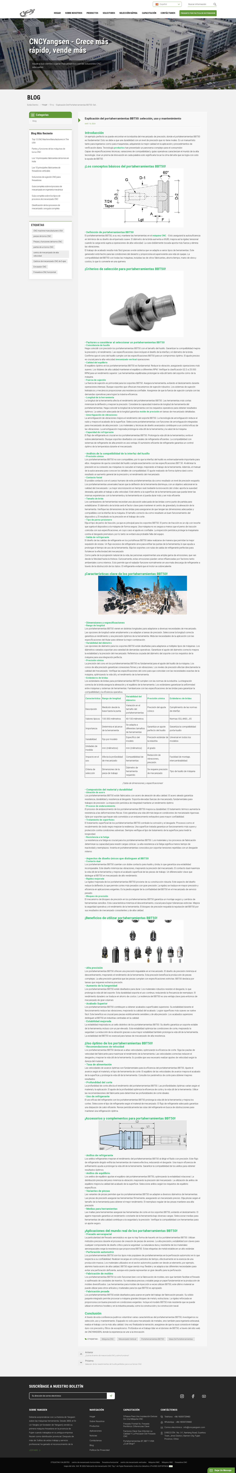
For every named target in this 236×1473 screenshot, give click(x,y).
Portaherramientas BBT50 (152, 1339)
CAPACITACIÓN (149, 13)
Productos (94, 1426)
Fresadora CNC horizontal (44, 272)
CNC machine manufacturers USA (48, 231)
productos (92, 13)
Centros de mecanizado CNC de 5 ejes (49, 261)
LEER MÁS (33, 1450)
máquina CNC (159, 235)
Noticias (93, 1435)
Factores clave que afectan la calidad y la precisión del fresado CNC (139, 1434)
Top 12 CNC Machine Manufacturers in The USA (50, 141)
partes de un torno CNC (43, 247)
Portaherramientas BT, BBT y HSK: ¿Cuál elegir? (138, 1442)
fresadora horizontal (110, 1462)
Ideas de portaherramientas (181, 1339)
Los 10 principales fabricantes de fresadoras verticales (46, 169)
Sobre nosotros (97, 1421)
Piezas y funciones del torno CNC (47, 242)
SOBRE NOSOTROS (73, 13)
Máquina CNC (108, 1339)
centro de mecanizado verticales (133, 1462)
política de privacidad (100, 1450)
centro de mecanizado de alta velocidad (46, 254)
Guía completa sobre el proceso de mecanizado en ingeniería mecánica (47, 188)
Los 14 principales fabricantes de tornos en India (50, 160)
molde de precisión (149, 411)
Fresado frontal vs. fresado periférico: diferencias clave (136, 1425)
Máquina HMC (154, 1462)
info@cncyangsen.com (194, 1427)
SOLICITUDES (109, 13)
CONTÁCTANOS (168, 13)
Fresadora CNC (181, 1462)
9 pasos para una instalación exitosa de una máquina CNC (140, 1417)
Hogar (57, 13)
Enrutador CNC (39, 267)
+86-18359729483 (182, 1416)
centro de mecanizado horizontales (86, 1462)
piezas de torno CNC (42, 236)
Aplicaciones (96, 1431)
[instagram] (182, 1396)
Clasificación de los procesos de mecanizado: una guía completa (46, 207)
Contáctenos (96, 1440)
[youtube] (204, 1396)
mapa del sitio (69, 1466)
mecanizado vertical (126, 359)
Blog (52, 105)
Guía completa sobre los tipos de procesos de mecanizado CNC (46, 197)
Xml (77, 1466)
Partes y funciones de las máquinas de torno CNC (48, 150)
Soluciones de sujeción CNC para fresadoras (46, 178)
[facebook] (193, 1396)
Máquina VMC (167, 1462)
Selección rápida (128, 13)
